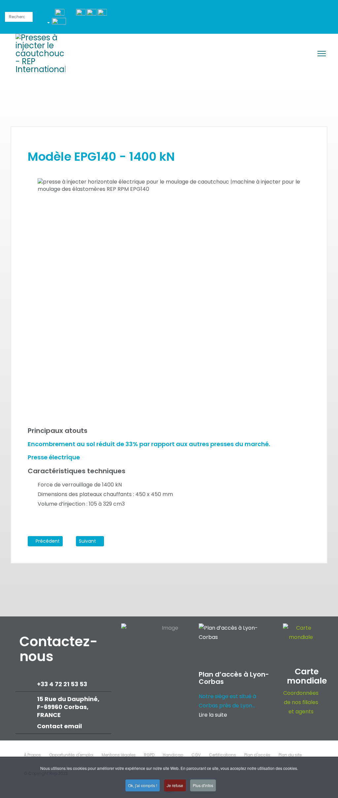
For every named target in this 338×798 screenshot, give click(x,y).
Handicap (173, 755)
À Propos (32, 755)
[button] (58, 24)
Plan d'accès (257, 755)
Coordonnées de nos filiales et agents (301, 702)
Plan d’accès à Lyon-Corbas (234, 678)
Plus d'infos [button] (203, 785)
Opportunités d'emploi (71, 755)
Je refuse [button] (175, 785)
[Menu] (322, 53)
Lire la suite (213, 715)
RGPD (149, 755)
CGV (196, 755)
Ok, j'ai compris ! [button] (142, 785)
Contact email (60, 726)
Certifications (222, 755)
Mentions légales (119, 755)
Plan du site (290, 755)
